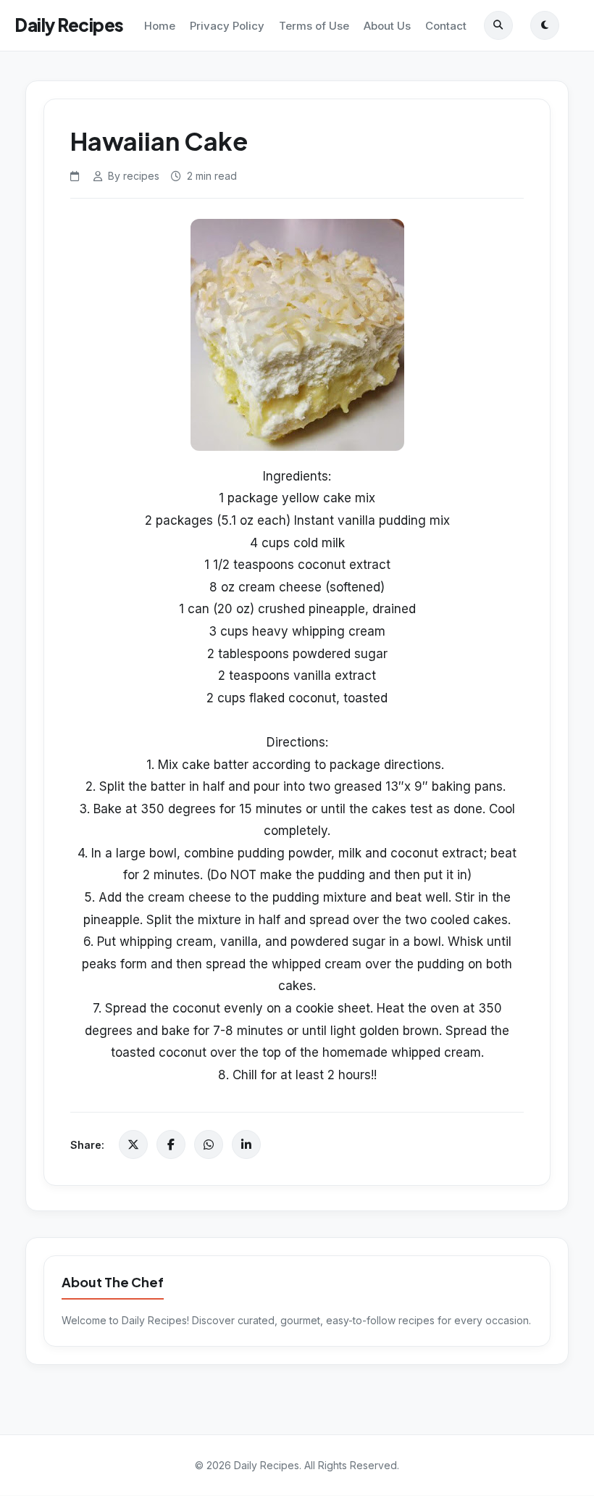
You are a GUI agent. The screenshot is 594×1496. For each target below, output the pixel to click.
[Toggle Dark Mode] (544, 25)
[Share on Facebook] (170, 1144)
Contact (446, 26)
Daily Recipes (69, 25)
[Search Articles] (498, 25)
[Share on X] (133, 1144)
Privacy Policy (227, 26)
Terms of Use (314, 26)
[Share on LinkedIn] (246, 1144)
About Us (387, 26)
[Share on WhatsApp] (208, 1144)
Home (159, 26)
